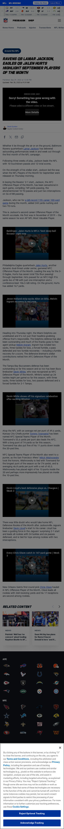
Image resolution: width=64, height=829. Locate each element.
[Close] (60, 747)
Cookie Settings (21, 806)
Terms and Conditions (18, 759)
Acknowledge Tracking (32, 822)
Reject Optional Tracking (32, 813)
